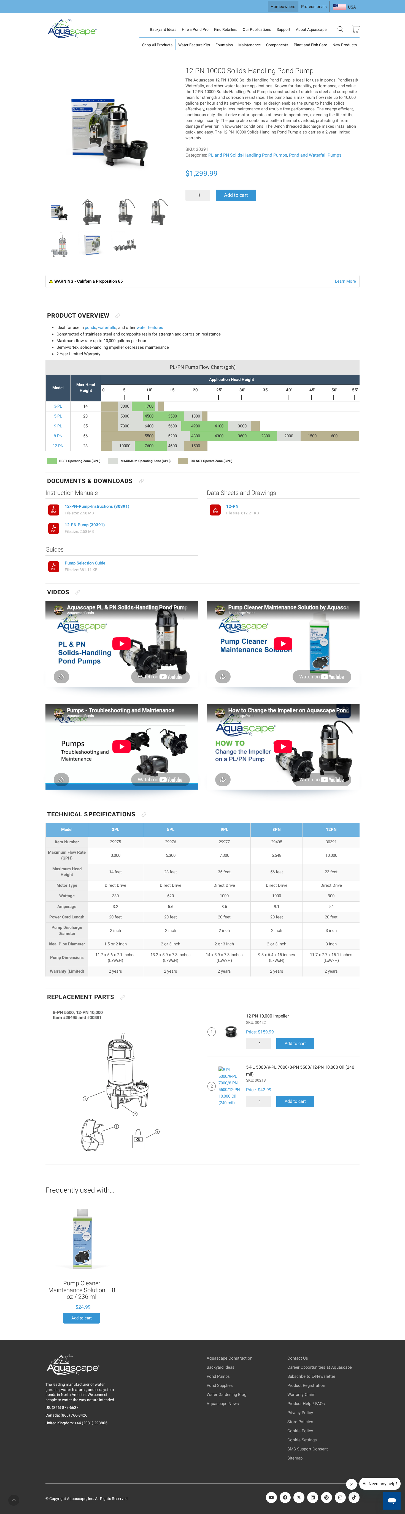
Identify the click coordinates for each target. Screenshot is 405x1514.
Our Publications (257, 29)
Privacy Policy (300, 1412)
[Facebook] (285, 1497)
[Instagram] (340, 1497)
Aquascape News (223, 1403)
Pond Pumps (218, 1376)
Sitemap (295, 1458)
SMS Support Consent (307, 1449)
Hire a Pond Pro (195, 29)
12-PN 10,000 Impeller (267, 1018)
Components (277, 45)
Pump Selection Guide (85, 563)
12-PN (232, 506)
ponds (90, 327)
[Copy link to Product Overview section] (117, 315)
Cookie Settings (302, 1439)
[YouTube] (271, 1497)
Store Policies (300, 1421)
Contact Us (297, 1358)
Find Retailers (225, 29)
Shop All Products (157, 45)
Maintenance (249, 45)
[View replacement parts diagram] (121, 1082)
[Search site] (340, 30)
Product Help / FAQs (306, 1403)
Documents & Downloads (90, 481)
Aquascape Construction (229, 1358)
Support (283, 29)
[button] (53, 74)
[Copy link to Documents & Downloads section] (141, 481)
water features (150, 327)
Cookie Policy (300, 1430)
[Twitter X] (298, 1497)
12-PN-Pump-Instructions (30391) (97, 506)
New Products (345, 45)
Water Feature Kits (194, 45)
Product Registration (306, 1385)
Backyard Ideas (163, 29)
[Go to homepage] (73, 29)
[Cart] (356, 30)
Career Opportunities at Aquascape (319, 1367)
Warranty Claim (301, 1394)
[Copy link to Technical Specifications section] (144, 814)
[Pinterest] (326, 1497)
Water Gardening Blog (226, 1394)
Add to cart (236, 195)
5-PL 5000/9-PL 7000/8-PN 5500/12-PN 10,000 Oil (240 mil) (300, 1073)
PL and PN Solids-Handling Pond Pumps (247, 155)
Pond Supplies (220, 1385)
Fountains (224, 45)
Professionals (314, 6)
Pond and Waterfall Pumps (315, 155)
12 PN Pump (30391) (85, 525)
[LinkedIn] (312, 1497)
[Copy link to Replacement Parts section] (122, 997)
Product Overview (78, 315)
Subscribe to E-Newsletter (311, 1376)
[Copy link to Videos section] (77, 592)
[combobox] (345, 7)
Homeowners (283, 6)
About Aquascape (311, 29)
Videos (58, 592)
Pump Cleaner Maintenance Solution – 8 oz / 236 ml (81, 1290)
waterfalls (107, 327)
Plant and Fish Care (310, 45)
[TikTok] (354, 1497)
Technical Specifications (91, 814)
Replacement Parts (81, 997)
